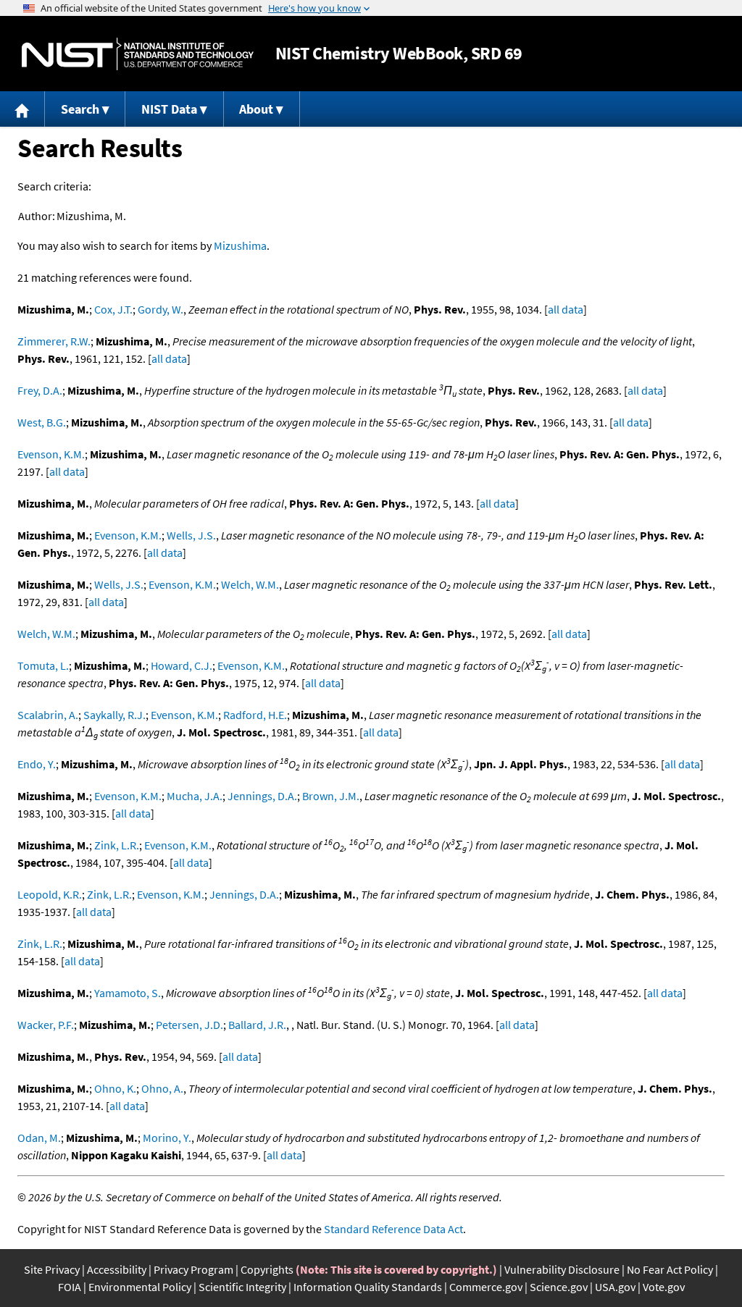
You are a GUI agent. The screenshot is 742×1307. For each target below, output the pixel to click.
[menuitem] (22, 109)
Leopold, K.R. (49, 894)
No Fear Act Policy (670, 1269)
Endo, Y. (36, 764)
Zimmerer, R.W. (54, 341)
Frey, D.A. (39, 390)
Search (80, 109)
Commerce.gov (485, 1286)
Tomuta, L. (43, 665)
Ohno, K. (115, 1088)
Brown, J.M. (330, 796)
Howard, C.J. (181, 665)
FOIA (69, 1286)
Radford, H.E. (255, 714)
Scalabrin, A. (47, 714)
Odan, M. (39, 1137)
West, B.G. (41, 422)
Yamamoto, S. (127, 992)
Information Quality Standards (367, 1286)
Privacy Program (193, 1269)
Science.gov (559, 1286)
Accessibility (116, 1269)
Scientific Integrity (242, 1286)
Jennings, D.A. (262, 796)
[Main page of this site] (22, 109)
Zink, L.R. (116, 845)
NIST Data (169, 109)
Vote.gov (664, 1286)
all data (565, 309)
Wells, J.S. (191, 535)
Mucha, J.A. (194, 796)
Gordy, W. (160, 309)
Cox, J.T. (113, 309)
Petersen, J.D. (189, 1024)
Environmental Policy (139, 1286)
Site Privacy (52, 1269)
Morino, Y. (167, 1137)
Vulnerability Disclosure (562, 1269)
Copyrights (267, 1269)
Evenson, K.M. (51, 454)
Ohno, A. (162, 1088)
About (256, 109)
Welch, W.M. (250, 584)
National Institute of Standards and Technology (138, 54)
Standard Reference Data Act (393, 1229)
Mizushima (240, 245)
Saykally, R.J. (114, 714)
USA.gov (615, 1286)
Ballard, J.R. (257, 1024)
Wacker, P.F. (45, 1024)
